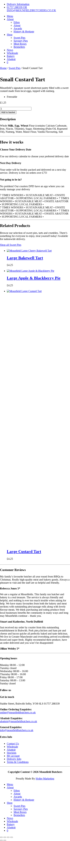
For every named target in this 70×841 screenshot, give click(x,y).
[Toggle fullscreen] (4, 837)
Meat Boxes (20, 43)
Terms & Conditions (18, 762)
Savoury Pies (21, 40)
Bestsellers (19, 46)
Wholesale (12, 53)
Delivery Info (14, 758)
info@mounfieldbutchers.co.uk (16, 730)
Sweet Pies (19, 37)
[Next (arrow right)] (4, 840)
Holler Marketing (45, 778)
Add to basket (8, 112)
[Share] (8, 837)
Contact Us (13, 743)
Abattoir (11, 59)
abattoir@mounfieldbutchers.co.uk (18, 721)
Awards (18, 28)
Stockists (11, 752)
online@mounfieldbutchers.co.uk (18, 712)
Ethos (17, 22)
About (10, 19)
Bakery (11, 56)
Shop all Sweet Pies (10, 244)
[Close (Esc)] (11, 837)
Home (3, 68)
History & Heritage (24, 31)
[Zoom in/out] (1, 837)
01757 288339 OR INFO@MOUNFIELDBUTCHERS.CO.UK (31, 9)
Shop (9, 34)
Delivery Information (18, 4)
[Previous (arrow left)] (1, 840)
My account (13, 755)
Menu (10, 16)
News (10, 50)
